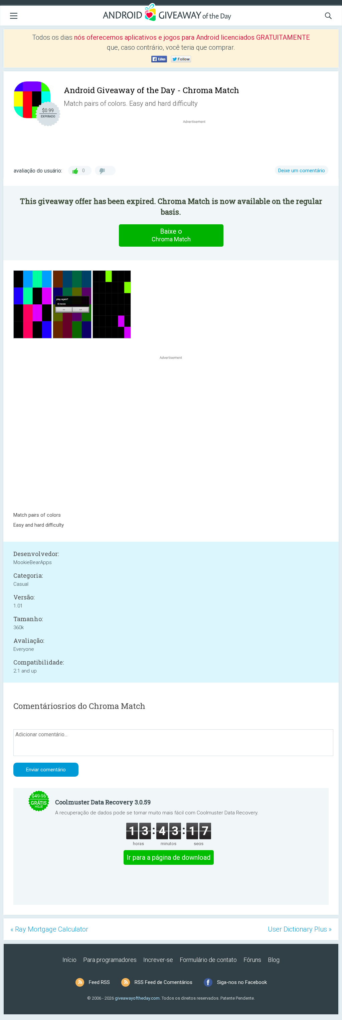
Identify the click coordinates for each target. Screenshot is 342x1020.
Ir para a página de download (168, 857)
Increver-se (158, 959)
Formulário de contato (208, 959)
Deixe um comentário (301, 171)
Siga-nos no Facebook (242, 982)
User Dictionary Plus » (300, 929)
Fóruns (252, 959)
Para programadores (110, 959)
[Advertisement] (197, 141)
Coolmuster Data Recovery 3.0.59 (103, 802)
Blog (274, 959)
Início (69, 959)
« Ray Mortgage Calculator (49, 929)
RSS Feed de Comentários (163, 982)
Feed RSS (99, 982)
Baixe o (171, 235)
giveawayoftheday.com (137, 998)
